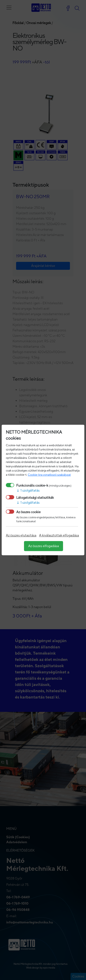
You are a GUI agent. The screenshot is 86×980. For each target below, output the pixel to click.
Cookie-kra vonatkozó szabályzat (49, 474)
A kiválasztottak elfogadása (59, 535)
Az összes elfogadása (43, 546)
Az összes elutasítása (21, 535)
